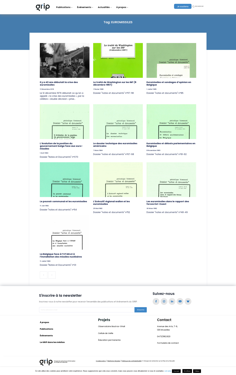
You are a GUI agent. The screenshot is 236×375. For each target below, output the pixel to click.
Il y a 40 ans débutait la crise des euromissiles (59, 83)
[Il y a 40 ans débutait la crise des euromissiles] (64, 60)
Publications (46, 329)
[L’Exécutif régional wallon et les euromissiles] (118, 179)
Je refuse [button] (187, 371)
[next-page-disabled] (52, 275)
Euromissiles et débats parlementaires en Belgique (171, 145)
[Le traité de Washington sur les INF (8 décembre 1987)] (118, 60)
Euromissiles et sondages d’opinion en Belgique (169, 83)
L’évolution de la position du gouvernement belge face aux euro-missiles (61, 146)
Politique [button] (197, 371)
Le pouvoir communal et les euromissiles (63, 201)
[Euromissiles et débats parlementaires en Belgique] (171, 121)
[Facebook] (156, 301)
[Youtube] (180, 301)
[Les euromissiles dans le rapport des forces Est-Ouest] (171, 179)
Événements (46, 335)
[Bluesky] (188, 301)
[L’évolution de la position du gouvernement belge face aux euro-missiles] (64, 121)
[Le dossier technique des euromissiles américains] (118, 121)
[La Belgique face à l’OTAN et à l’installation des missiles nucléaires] (64, 232)
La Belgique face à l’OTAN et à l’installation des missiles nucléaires (61, 255)
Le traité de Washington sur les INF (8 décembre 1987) (114, 83)
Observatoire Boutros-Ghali (111, 326)
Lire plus (168, 371)
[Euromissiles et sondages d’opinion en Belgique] (171, 60)
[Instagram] (164, 301)
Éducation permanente (109, 340)
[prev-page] (43, 275)
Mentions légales (113, 361)
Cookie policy (101, 361)
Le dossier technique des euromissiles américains (115, 145)
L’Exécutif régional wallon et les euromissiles (111, 203)
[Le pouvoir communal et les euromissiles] (64, 179)
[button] (198, 6)
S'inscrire (140, 310)
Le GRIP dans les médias (52, 342)
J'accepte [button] (176, 371)
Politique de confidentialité (131, 361)
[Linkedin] (172, 301)
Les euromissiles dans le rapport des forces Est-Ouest (168, 203)
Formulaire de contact (168, 343)
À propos (44, 322)
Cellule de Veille (105, 333)
